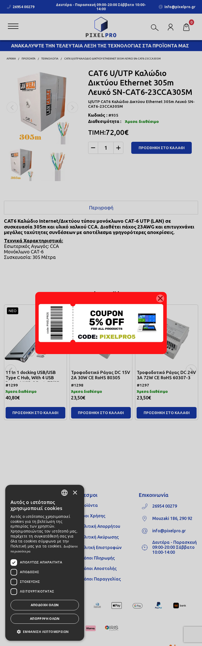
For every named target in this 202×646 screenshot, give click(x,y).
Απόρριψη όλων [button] (44, 618)
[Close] (160, 298)
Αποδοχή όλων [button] (45, 605)
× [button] (75, 492)
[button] (45, 631)
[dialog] (44, 563)
